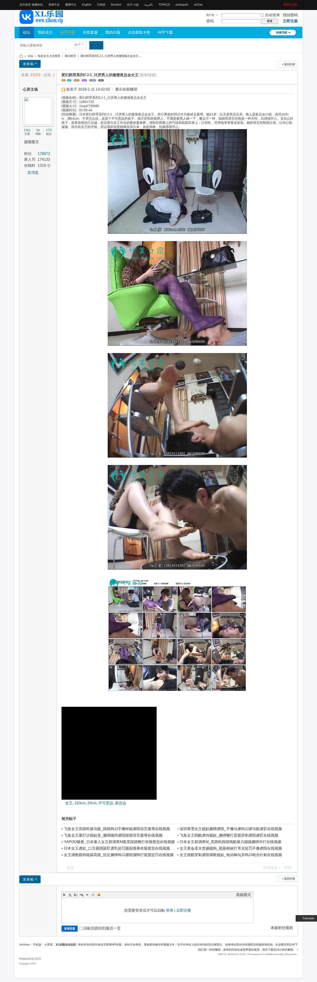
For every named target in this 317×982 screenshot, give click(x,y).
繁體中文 (70, 4)
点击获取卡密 (139, 32)
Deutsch (116, 4)
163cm (76, 80)
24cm (84, 80)
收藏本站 (37, 4)
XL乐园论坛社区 (21, 56)
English (86, 4)
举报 (287, 868)
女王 (69, 80)
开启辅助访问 (282, 3)
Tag (64, 80)
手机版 (37, 944)
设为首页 (25, 4)
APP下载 (165, 32)
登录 (169, 910)
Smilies (99, 894)
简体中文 (54, 4)
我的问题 (112, 32)
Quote (87, 894)
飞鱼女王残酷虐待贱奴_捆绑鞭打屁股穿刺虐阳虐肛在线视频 (229, 835)
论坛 (26, 32)
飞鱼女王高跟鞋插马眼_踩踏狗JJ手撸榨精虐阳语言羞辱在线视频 (117, 829)
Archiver (24, 944)
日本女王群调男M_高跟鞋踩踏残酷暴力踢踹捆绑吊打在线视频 (230, 842)
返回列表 (289, 64)
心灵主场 (30, 89)
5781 (27, 130)
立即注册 (290, 21)
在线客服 (90, 32)
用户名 (210, 15)
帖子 (77, 44)
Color (70, 894)
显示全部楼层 (126, 89)
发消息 (33, 172)
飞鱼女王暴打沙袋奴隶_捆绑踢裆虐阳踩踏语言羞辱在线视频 (113, 835)
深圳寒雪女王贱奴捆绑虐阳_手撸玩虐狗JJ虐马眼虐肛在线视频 (231, 829)
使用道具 (270, 868)
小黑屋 (48, 944)
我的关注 (45, 32)
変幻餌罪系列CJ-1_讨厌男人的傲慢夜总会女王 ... (111, 56)
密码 (210, 21)
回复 (70, 868)
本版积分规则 (282, 928)
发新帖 (28, 64)
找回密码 (290, 15)
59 (38, 130)
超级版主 (31, 142)
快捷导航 (281, 32)
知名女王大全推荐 (49, 56)
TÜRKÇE (164, 4)
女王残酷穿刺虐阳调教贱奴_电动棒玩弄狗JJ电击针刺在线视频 (231, 855)
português (182, 4)
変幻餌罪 (70, 56)
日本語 (101, 4)
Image (75, 894)
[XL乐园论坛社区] (41, 21)
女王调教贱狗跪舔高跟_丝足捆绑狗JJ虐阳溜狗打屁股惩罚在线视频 (119, 855)
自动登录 (272, 15)
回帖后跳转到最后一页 (102, 928)
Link (81, 894)
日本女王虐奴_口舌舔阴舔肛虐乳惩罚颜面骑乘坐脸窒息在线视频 (117, 848)
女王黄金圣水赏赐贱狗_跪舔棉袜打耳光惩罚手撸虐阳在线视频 (231, 848)
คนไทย (198, 4)
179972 (44, 154)
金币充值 (67, 32)
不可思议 (92, 80)
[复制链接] (147, 75)
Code (93, 894)
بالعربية (148, 4)
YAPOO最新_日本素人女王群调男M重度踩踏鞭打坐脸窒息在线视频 (119, 842)
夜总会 (101, 80)
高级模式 (243, 895)
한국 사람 (133, 4)
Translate (308, 918)
